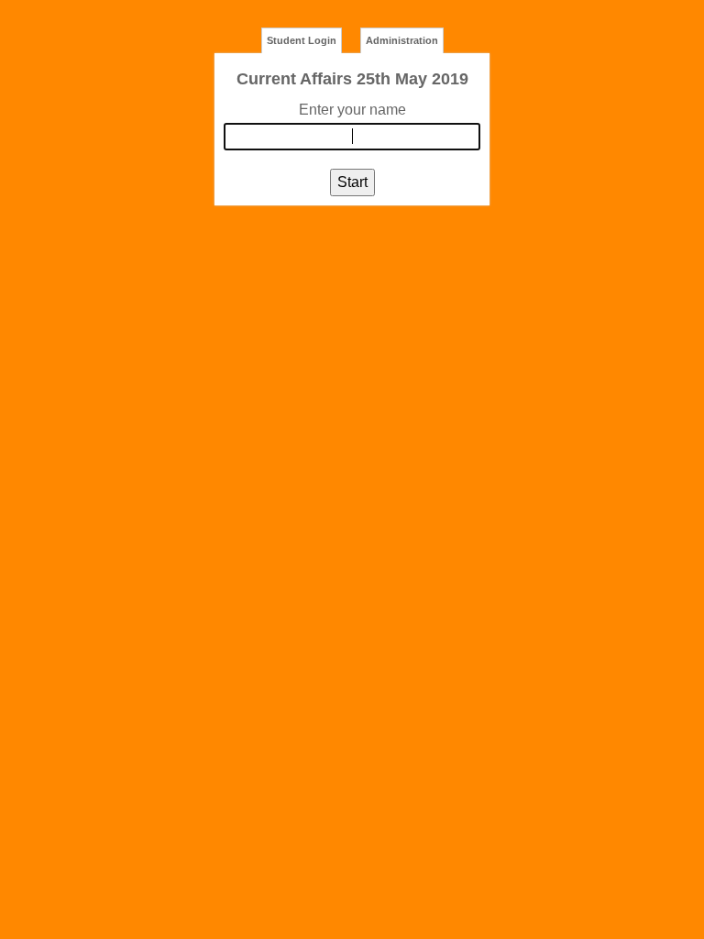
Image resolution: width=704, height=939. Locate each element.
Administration (402, 40)
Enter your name (352, 109)
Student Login (301, 40)
